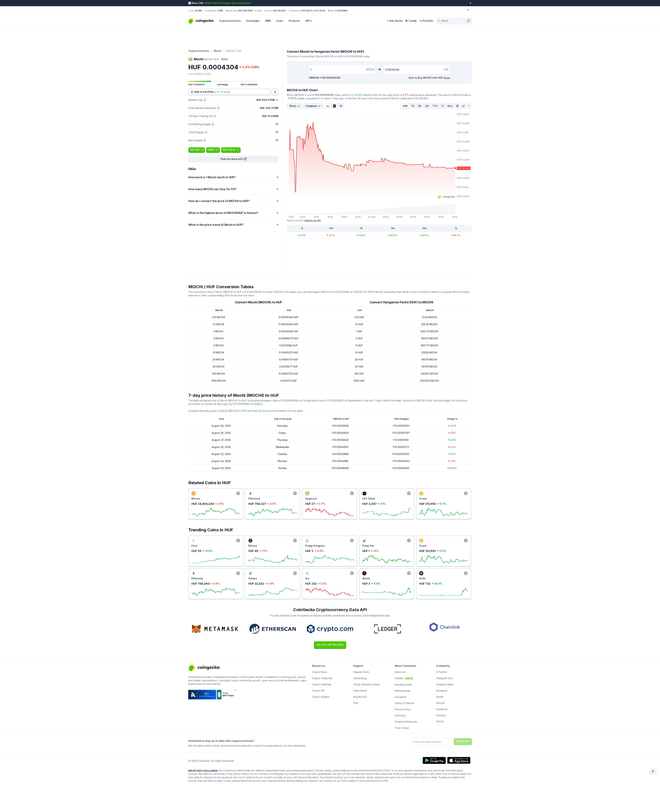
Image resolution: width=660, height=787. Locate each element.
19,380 (198, 10)
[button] (233, 159)
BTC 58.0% (307, 10)
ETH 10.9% (320, 10)
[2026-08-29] (457, 106)
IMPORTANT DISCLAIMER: (203, 770)
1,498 (220, 10)
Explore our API (313, 220)
